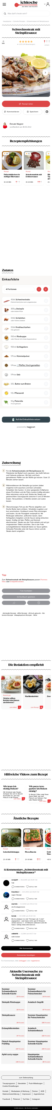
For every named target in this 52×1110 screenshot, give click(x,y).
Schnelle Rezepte (10, 613)
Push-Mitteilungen (36, 1083)
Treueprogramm (9, 1083)
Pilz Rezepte (22, 613)
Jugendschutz (39, 1094)
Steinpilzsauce (8, 1015)
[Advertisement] (26, 741)
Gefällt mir (33, 886)
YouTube (26, 1099)
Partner (35, 1091)
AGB (42, 1091)
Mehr (35, 615)
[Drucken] (47, 112)
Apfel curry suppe (10, 1054)
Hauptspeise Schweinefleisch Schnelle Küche (35, 1056)
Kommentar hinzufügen (26, 955)
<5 (3, 41)
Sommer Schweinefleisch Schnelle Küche (9, 991)
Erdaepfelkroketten (10, 1028)
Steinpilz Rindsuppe (11, 1002)
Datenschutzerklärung (11, 1094)
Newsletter (22, 1083)
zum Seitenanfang (26, 1078)
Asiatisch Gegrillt (35, 1002)
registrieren (35, 961)
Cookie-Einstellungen (11, 1086)
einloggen (22, 961)
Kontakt (5, 1091)
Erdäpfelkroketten (17, 582)
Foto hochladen (26, 591)
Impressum (26, 1094)
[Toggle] (47, 4)
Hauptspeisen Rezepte (23, 615)
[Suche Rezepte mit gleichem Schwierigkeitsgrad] (47, 41)
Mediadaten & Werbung (20, 1091)
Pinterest (16, 1099)
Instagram (36, 1099)
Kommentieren (19, 886)
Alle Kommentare (26, 948)
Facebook (6, 1099)
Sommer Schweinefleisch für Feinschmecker (37, 991)
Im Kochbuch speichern (26, 597)
